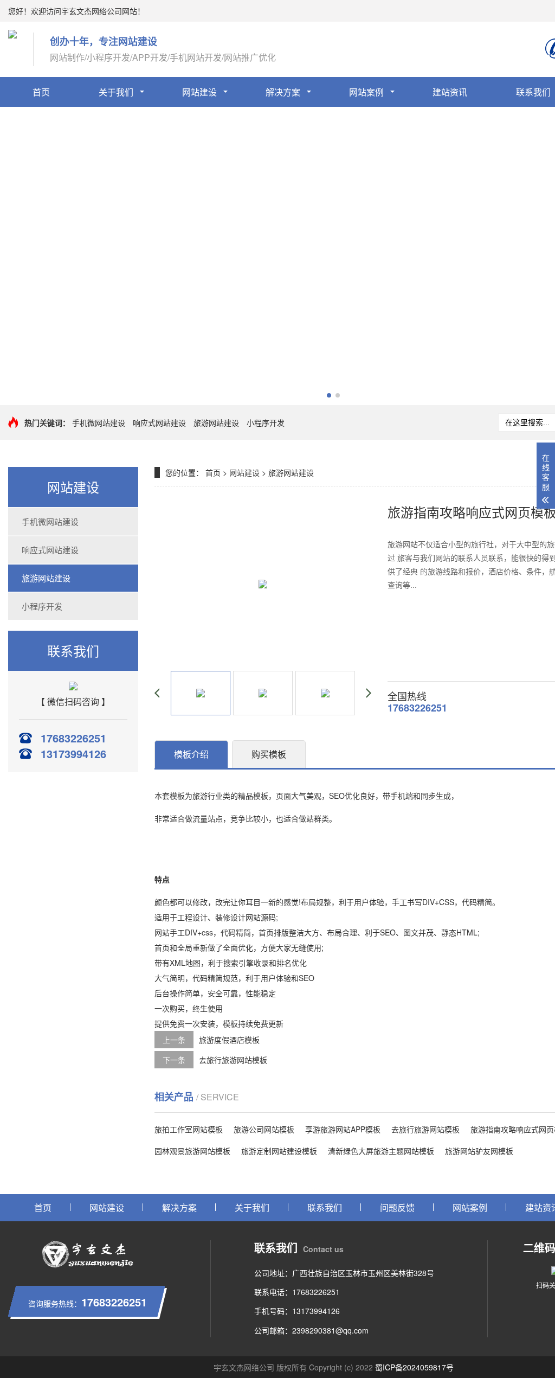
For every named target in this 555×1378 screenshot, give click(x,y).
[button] (329, 395)
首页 (41, 92)
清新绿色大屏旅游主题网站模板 (381, 1150)
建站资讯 (450, 92)
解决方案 (283, 92)
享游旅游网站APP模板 (342, 1129)
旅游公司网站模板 (264, 1129)
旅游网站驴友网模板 (479, 1150)
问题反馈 (397, 1207)
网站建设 (199, 92)
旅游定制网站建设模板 (279, 1150)
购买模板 (268, 754)
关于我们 (116, 92)
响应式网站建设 (159, 422)
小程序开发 (266, 422)
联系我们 (324, 1207)
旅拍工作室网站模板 (188, 1129)
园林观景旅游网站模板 (192, 1150)
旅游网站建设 (216, 422)
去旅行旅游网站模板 (233, 1059)
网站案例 (366, 92)
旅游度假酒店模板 (229, 1039)
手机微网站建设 (98, 422)
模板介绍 (191, 754)
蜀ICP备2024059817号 (414, 1367)
